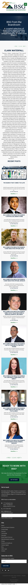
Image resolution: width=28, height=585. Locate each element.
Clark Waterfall (14, 191)
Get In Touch (14, 479)
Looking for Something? (7, 513)
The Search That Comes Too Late (14, 183)
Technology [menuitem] (4, 533)
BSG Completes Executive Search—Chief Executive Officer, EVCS (14, 248)
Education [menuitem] (3, 535)
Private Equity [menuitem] (4, 529)
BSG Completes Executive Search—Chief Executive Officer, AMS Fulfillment (14, 409)
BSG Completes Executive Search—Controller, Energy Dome (14, 215)
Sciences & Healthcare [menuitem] (6, 543)
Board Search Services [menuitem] (6, 537)
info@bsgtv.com (7, 511)
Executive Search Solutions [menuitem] (7, 527)
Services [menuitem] (3, 531)
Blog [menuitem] (2, 547)
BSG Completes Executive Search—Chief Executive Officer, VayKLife (14, 280)
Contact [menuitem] (3, 551)
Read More (13, 193)
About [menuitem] (2, 525)
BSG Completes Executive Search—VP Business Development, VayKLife (14, 442)
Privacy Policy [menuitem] (14, 581)
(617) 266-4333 (7, 508)
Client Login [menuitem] (4, 549)
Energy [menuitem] (3, 541)
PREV (16, 46)
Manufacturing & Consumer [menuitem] (7, 539)
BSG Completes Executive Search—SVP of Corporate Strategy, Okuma (14, 345)
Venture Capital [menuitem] (5, 545)
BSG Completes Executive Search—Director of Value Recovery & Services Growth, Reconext (14, 313)
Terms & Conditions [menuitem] (14, 579)
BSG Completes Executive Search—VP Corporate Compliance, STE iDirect (14, 377)
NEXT (24, 46)
